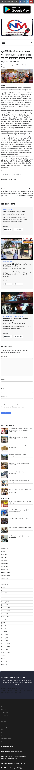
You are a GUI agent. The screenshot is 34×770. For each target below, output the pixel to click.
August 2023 (4, 655)
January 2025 (4, 605)
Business (3, 721)
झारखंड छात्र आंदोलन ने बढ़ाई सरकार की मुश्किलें (19, 518)
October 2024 (4, 614)
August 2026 (4, 548)
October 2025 (4, 578)
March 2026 (4, 563)
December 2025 (5, 572)
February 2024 (5, 638)
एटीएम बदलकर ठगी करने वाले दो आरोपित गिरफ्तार (19, 480)
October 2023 (4, 649)
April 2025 (4, 596)
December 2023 (5, 643)
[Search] (31, 42)
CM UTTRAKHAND (7, 316)
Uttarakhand (4, 709)
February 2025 (5, 602)
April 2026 (4, 560)
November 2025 (5, 575)
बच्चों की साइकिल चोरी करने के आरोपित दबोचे (18, 437)
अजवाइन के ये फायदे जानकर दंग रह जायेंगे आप (18, 446)
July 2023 (3, 658)
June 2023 (4, 661)
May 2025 (4, 593)
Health (3, 733)
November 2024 (5, 611)
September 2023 (5, 652)
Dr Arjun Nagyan (7, 268)
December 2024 (5, 608)
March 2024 (4, 635)
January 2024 (4, 640)
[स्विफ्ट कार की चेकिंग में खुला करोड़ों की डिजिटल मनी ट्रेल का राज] (4, 491)
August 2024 (4, 620)
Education (3, 730)
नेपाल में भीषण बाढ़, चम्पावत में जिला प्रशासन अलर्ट (19, 463)
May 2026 (4, 557)
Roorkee (5, 718)
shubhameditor (6, 214)
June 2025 (4, 590)
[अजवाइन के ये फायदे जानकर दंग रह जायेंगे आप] (4, 448)
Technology (4, 727)
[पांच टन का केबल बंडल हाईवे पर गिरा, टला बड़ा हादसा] (4, 474)
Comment (5, 356)
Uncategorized (12, 180)
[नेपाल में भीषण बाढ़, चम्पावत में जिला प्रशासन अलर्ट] (4, 465)
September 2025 (5, 581)
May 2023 (4, 664)
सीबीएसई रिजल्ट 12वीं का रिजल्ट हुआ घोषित (14, 211)
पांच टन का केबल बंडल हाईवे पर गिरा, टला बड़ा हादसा (19, 472)
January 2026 (4, 569)
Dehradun (5, 712)
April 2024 (4, 631)
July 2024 (3, 623)
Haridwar (5, 715)
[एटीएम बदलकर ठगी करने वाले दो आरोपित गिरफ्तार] (4, 483)
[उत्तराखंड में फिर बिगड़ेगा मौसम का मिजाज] (4, 457)
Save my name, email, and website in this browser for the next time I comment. (17, 406)
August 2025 (4, 584)
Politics (3, 736)
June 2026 (4, 554)
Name (3, 379)
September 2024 (5, 617)
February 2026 (5, 566)
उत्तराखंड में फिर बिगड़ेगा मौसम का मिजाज (17, 454)
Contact (3, 742)
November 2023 (5, 646)
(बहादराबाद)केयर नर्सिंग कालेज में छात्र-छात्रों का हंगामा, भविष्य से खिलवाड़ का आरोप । (17, 265)
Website (4, 396)
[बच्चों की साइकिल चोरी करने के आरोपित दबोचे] (4, 439)
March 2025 (4, 599)
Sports (3, 724)
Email (3, 388)
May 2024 (4, 629)
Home (2, 706)
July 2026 (3, 551)
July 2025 (3, 587)
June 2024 (4, 626)
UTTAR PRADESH (6, 739)
